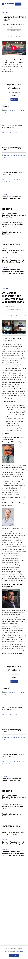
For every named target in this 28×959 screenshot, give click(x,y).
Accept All (14, 955)
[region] (14, 952)
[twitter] (14, 36)
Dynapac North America (17, 24)
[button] (3, 4)
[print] (25, 36)
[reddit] (17, 36)
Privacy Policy (19, 951)
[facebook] (8, 36)
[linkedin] (11, 36)
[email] (19, 36)
